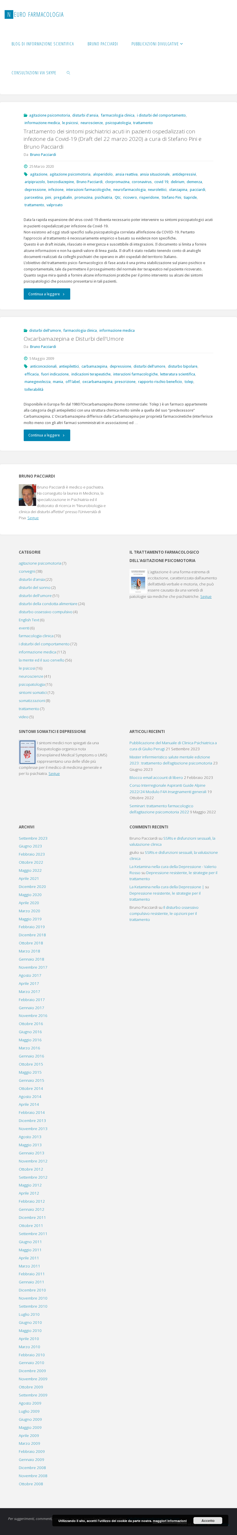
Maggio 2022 (30, 870)
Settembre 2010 (33, 1306)
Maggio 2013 (30, 1144)
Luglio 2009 (29, 1411)
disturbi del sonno (35, 587)
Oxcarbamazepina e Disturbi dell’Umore (74, 338)
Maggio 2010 (30, 1330)
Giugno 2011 (30, 1241)
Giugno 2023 (30, 846)
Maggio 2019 (30, 919)
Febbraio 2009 (32, 1451)
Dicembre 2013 (32, 1120)
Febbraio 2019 (32, 926)
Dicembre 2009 (32, 1370)
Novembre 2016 (33, 1015)
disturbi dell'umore (45, 330)
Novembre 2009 (33, 1378)
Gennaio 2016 (31, 1056)
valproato (55, 205)
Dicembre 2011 (32, 1217)
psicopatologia (118, 123)
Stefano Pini (171, 197)
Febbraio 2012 (32, 1201)
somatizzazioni (32, 700)
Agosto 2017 (30, 975)
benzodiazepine (60, 182)
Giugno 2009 (30, 1419)
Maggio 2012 (30, 1185)
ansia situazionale (155, 174)
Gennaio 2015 (31, 1080)
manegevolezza (38, 381)
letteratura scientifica (177, 374)
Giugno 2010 (30, 1322)
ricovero (130, 197)
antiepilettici (69, 366)
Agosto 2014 (30, 1096)
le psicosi (70, 123)
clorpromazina (117, 182)
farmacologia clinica (117, 115)
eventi (24, 628)
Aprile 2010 (29, 1338)
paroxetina (34, 197)
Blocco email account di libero (156, 777)
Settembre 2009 (33, 1395)
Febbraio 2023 (32, 854)
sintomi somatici (33, 692)
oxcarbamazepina (97, 381)
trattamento (143, 123)
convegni (27, 571)
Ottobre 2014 (31, 1088)
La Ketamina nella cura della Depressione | (166, 886)
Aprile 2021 (29, 878)
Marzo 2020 (29, 910)
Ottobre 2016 (31, 1023)
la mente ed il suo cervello (41, 660)
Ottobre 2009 (31, 1387)
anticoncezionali (43, 366)
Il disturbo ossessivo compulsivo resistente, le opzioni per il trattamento (164, 913)
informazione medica (42, 123)
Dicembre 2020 (32, 886)
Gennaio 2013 (31, 1153)
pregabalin (63, 197)
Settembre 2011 (33, 1233)
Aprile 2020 (29, 902)
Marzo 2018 (29, 951)
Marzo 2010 (29, 1346)
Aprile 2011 (29, 1258)
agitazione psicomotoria (49, 115)
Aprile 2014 (29, 1104)
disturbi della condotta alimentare (48, 603)
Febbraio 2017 (32, 999)
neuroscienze (92, 123)
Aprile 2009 (29, 1435)
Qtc (118, 197)
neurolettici (157, 189)
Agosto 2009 (30, 1403)
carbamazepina (94, 366)
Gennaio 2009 (31, 1459)
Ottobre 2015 (31, 1064)
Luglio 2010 (29, 1314)
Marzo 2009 (29, 1443)
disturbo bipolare (182, 366)
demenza (194, 182)
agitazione (38, 174)
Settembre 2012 (33, 1177)
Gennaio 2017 (31, 1007)
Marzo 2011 (29, 1266)
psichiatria (103, 197)
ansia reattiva (126, 174)
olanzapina (178, 189)
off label (73, 381)
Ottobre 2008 (31, 1483)
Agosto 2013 (30, 1136)
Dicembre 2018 (32, 934)
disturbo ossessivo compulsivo (46, 611)
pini (48, 197)
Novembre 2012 (33, 1161)
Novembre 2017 (33, 967)
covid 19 (161, 182)
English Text (29, 619)
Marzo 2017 (29, 991)
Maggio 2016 (30, 1039)
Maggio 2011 (30, 1249)
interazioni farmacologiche (88, 189)
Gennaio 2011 (31, 1282)
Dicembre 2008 (32, 1467)
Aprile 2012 (29, 1193)
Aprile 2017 (29, 983)
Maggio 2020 (30, 894)
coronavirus (142, 182)
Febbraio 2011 (32, 1273)
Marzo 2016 (29, 1048)
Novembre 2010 (33, 1298)
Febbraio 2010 (32, 1354)
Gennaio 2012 (31, 1209)
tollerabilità (34, 389)
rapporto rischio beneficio (160, 381)
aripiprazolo (35, 182)
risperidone (149, 197)
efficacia (32, 374)
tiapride (190, 197)
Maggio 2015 (30, 1072)
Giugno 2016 (30, 1031)
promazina (83, 197)
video (24, 716)
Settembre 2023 (33, 838)
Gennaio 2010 (31, 1362)
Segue (33, 517)
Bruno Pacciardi (90, 182)
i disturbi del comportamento (161, 115)
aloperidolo (103, 174)
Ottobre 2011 (31, 1225)
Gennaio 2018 (31, 959)
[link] (68, 72)
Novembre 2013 (33, 1128)
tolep (189, 381)
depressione (35, 189)
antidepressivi (184, 174)
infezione (56, 189)
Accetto (207, 1520)
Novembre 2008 (33, 1475)
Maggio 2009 (30, 1427)
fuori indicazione (55, 374)
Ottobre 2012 (31, 1169)
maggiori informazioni (170, 1521)
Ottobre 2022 (31, 862)
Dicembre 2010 (32, 1290)
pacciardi (197, 189)
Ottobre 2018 (31, 943)
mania (58, 381)
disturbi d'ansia (85, 115)
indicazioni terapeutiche (91, 374)
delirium (177, 182)
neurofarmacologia (129, 189)
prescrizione (125, 381)
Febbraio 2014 (32, 1112)
